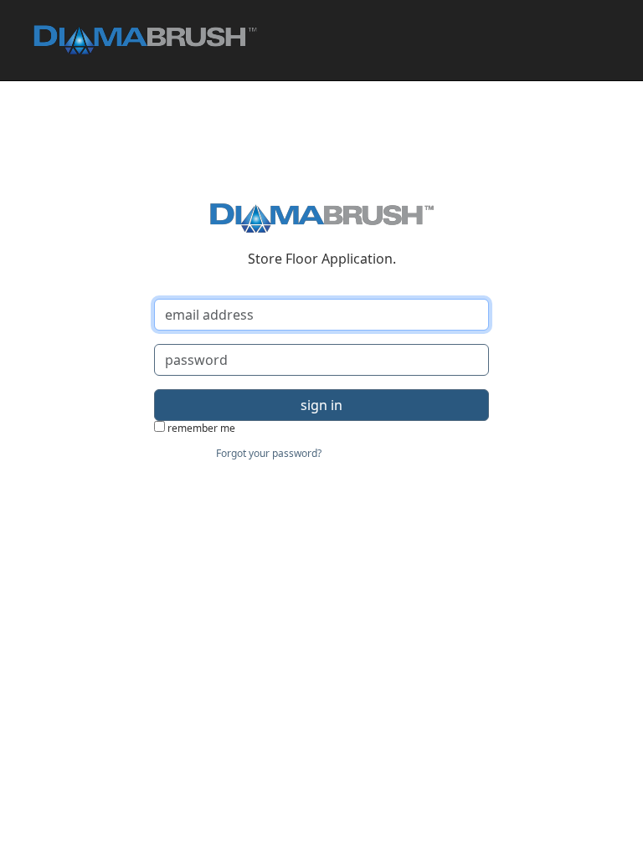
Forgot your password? (269, 453)
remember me (200, 428)
